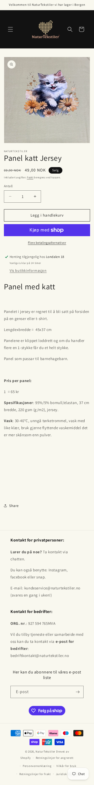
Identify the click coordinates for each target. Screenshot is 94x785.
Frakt (30, 177)
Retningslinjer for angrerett (55, 758)
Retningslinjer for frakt (35, 774)
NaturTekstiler (45, 751)
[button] (10, 29)
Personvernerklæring (37, 766)
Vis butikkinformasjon (28, 270)
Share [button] (14, 505)
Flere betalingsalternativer (47, 243)
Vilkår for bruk (66, 766)
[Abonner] (77, 692)
